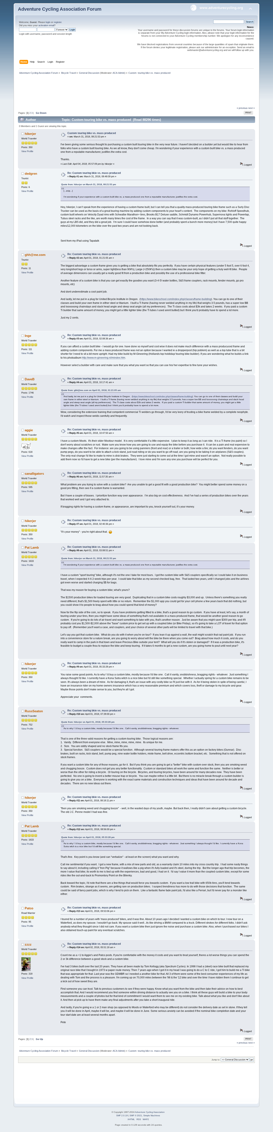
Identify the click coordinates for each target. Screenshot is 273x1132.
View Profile (27, 151)
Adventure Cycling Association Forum (60, 9)
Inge (28, 335)
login (48, 22)
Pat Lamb (32, 547)
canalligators (34, 473)
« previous (242, 108)
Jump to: (216, 1059)
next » (251, 108)
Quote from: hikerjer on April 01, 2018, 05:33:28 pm (88, 722)
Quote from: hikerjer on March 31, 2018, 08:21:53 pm (88, 184)
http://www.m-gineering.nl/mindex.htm (103, 357)
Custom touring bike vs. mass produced (91, 133)
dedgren (31, 173)
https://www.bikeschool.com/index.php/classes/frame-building (175, 299)
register (57, 22)
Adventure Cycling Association (150, 1112)
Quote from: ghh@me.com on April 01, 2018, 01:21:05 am (91, 390)
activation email (46, 25)
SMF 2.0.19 (122, 1115)
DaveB (30, 379)
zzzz (28, 944)
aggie (29, 430)
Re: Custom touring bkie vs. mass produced (94, 173)
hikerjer (30, 134)
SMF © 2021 (136, 1115)
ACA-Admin (119, 73)
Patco (29, 908)
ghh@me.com (35, 255)
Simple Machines (151, 1115)
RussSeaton (34, 711)
